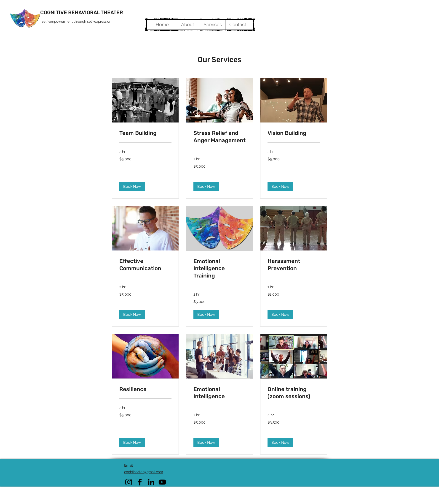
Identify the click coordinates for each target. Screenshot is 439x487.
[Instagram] (128, 482)
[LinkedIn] (151, 482)
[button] (132, 186)
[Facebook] (139, 482)
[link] (145, 133)
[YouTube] (162, 482)
